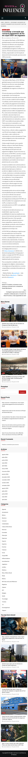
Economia (4, 532)
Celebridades (5, 523)
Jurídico (4, 567)
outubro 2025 (5, 482)
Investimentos (5, 561)
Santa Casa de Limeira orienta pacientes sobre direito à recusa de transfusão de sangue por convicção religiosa (13, 426)
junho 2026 (5, 460)
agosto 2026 (5, 454)
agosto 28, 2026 (16, 721)
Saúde (3, 596)
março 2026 (5, 468)
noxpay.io (11, 277)
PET (3, 590)
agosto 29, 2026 (16, 694)
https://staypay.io (9, 251)
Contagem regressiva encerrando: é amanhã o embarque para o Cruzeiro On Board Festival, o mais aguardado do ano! (15, 292)
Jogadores (4, 564)
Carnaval (4, 521)
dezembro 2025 (6, 477)
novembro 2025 (6, 479)
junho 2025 (5, 494)
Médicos (4, 570)
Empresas (4, 538)
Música (4, 578)
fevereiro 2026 (6, 471)
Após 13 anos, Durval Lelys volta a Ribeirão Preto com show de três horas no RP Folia (12, 433)
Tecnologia (5, 598)
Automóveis (5, 512)
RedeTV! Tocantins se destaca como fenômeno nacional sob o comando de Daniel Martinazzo (12, 285)
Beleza (3, 515)
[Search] (25, 18)
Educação (4, 535)
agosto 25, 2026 (16, 381)
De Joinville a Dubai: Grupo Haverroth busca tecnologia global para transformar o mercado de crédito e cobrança (14, 351)
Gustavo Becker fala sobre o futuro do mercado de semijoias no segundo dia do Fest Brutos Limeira (14, 418)
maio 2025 (4, 496)
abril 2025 (4, 499)
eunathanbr (16, 273)
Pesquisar (4, 386)
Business (4, 518)
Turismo (4, 601)
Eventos (4, 547)
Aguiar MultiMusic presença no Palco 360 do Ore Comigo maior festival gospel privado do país (13, 378)
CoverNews (21, 752)
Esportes (4, 544)
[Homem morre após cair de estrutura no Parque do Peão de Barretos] (14, 313)
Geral (8, 29)
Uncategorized (6, 607)
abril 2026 (4, 465)
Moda (3, 575)
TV (3, 604)
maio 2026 (4, 463)
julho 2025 (4, 491)
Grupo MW (5, 555)
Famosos (4, 29)
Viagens (4, 610)
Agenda (4, 509)
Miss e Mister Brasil (7, 573)
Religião (4, 593)
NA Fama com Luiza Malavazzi (9, 581)
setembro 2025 (6, 485)
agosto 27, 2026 (16, 354)
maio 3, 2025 (15, 38)
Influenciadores (6, 558)
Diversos (4, 529)
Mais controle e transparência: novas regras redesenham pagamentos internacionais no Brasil (13, 404)
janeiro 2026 (5, 474)
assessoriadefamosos (7, 38)
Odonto (4, 587)
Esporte (4, 541)
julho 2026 (4, 457)
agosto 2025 (5, 488)
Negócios (4, 584)
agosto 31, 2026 (16, 327)
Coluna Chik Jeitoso (7, 526)
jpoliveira (14, 275)
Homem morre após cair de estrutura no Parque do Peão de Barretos (14, 411)
